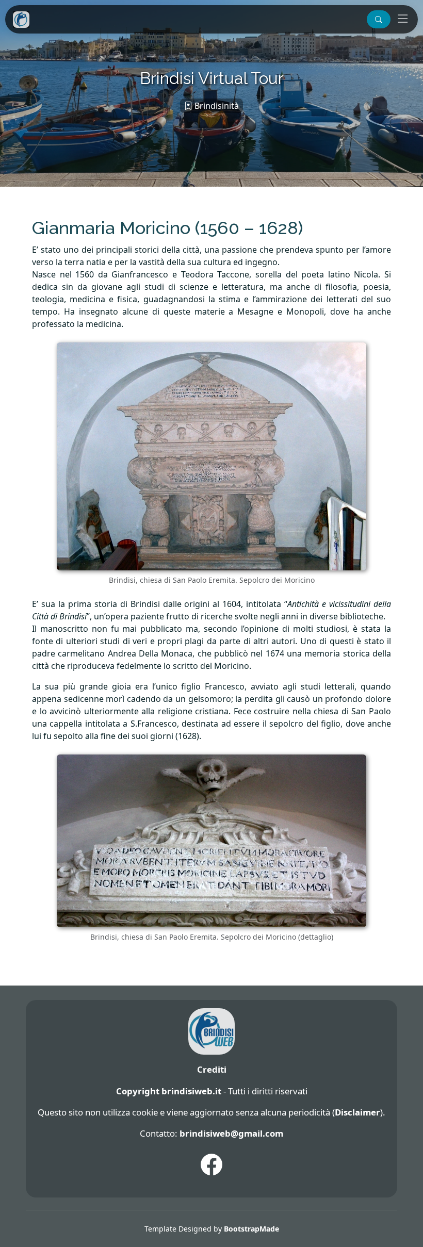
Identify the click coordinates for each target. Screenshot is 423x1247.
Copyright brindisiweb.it (168, 1091)
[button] (379, 19)
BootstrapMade (251, 1229)
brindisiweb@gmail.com (231, 1133)
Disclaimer (357, 1112)
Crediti (211, 1069)
